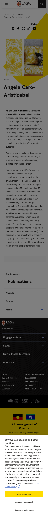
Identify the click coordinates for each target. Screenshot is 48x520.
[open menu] (6, 4)
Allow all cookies (24, 494)
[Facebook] (18, 28)
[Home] (24, 4)
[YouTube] (34, 28)
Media (9, 309)
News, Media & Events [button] (16, 353)
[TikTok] (28, 28)
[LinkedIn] (13, 28)
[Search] (42, 4)
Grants (9, 301)
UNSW (6, 14)
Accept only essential (24, 502)
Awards (10, 293)
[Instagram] (23, 28)
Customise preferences (24, 510)
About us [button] (8, 362)
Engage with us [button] (12, 337)
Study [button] (6, 345)
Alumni (21, 14)
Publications (13, 274)
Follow (34, 24)
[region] (24, 477)
